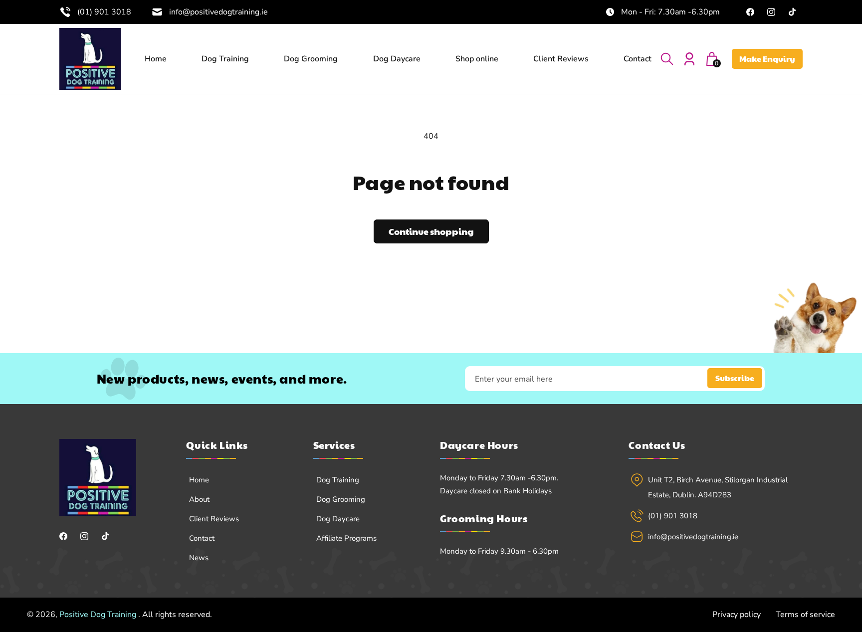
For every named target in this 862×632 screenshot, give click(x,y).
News (199, 558)
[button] (666, 58)
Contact (202, 538)
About (199, 499)
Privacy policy (736, 614)
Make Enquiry (767, 58)
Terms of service (805, 614)
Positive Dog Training (98, 614)
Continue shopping (431, 231)
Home (199, 480)
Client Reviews (214, 519)
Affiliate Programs (346, 538)
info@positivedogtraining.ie (218, 11)
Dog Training (337, 480)
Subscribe (734, 378)
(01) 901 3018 (104, 11)
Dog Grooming (340, 499)
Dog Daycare (338, 519)
